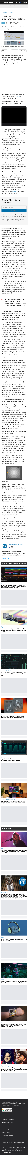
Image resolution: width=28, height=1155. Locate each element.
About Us (4, 1116)
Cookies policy (5, 1129)
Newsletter (23, 50)
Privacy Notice (21, 216)
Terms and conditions (7, 1122)
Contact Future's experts (8, 1119)
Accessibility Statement (7, 1135)
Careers (4, 1139)
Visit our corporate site (13, 1105)
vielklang (15, 191)
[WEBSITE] (12, 547)
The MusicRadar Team (13, 22)
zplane (18, 96)
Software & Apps (9, 10)
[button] (2, 2)
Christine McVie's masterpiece (15, 6)
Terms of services (19, 214)
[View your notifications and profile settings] (16, 2)
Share (5, 50)
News (3, 23)
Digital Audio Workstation (7, 12)
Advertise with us (6, 1132)
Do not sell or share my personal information (13, 1142)
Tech (3, 10)
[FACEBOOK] (10, 547)
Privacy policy (5, 1125)
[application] (14, 115)
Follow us (16, 50)
